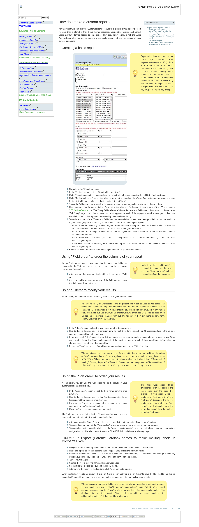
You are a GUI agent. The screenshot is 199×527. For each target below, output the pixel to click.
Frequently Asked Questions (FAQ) (35, 95)
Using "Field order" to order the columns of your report (160, 32)
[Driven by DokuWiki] (99, 521)
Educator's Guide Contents (32, 31)
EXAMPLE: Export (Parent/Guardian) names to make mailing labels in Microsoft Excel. (161, 42)
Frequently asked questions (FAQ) (34, 57)
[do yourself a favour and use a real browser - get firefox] (112, 521)
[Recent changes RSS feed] (125, 521)
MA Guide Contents (28, 100)
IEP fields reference (79, 210)
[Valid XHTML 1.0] (138, 521)
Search (45, 17)
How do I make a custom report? (158, 27)
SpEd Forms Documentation (159, 6)
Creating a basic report (157, 29)
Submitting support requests (32, 112)
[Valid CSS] (86, 521)
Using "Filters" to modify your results (161, 35)
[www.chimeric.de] (73, 521)
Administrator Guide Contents (33, 62)
